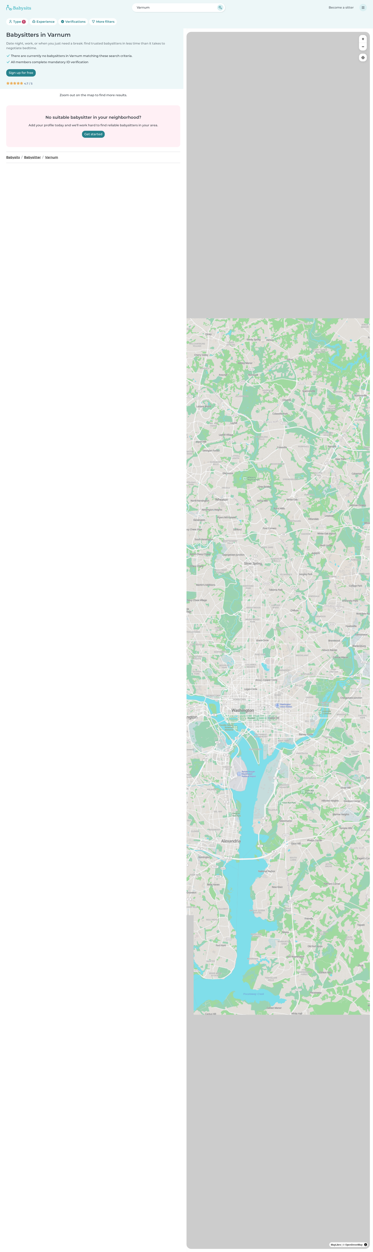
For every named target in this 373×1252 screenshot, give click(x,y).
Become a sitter (341, 7)
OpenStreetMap (354, 1244)
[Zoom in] (363, 39)
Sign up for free (21, 73)
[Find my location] (363, 57)
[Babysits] (18, 7)
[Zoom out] (363, 47)
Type (18, 22)
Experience (45, 22)
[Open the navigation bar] (363, 7)
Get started (93, 134)
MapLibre (336, 1244)
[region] (278, 640)
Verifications (74, 22)
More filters (104, 22)
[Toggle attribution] (365, 1244)
